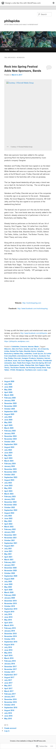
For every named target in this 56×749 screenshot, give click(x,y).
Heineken (40, 358)
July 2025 (8, 417)
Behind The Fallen (16, 351)
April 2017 (8, 688)
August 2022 (9, 513)
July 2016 (8, 713)
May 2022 (8, 521)
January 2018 (9, 663)
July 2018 (8, 647)
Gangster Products (29, 358)
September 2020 (10, 576)
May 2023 (8, 488)
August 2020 (9, 578)
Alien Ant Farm (17, 349)
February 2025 (10, 430)
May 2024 (8, 455)
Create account (10, 728)
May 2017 (8, 685)
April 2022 (8, 524)
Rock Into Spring (38, 363)
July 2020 (8, 581)
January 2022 (9, 532)
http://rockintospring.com (31, 303)
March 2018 (8, 658)
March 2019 (8, 625)
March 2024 (8, 460)
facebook (42, 356)
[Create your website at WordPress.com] (28, 3)
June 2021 (8, 551)
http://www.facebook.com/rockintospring (32, 308)
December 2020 (10, 567)
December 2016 (10, 699)
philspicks (12, 21)
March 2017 (8, 691)
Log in (7, 731)
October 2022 (9, 507)
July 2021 (8, 548)
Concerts (23, 346)
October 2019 (9, 606)
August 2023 (9, 480)
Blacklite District (30, 351)
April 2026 (8, 392)
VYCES (12, 370)
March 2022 (8, 526)
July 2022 (8, 515)
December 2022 (10, 502)
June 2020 (8, 584)
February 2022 (10, 529)
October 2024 (9, 441)
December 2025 (10, 403)
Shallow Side (29, 365)
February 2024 (10, 463)
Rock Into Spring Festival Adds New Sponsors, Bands (22, 68)
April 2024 (8, 458)
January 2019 (9, 630)
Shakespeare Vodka (16, 365)
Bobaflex (40, 351)
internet (47, 358)
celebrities (28, 353)
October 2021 (9, 540)
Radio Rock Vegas (24, 363)
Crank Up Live (38, 353)
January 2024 (9, 466)
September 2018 (10, 641)
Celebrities (15, 346)
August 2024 (9, 447)
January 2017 (9, 696)
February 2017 (10, 694)
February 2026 (10, 397)
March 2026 (8, 395)
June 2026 (8, 387)
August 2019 (9, 611)
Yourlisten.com (30, 370)
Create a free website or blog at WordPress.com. (28, 741)
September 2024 (10, 444)
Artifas (6, 351)
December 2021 (10, 535)
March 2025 (8, 428)
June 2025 (8, 419)
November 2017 (10, 669)
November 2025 (10, 406)
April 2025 (8, 425)
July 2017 (8, 680)
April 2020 (8, 589)
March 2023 (8, 493)
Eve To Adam (33, 356)
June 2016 (8, 715)
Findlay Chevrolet (14, 358)
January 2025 (9, 433)
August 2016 (9, 710)
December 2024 (10, 436)
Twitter (6, 370)
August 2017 (9, 677)
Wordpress (20, 370)
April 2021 (8, 557)
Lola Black (8, 360)
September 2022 (10, 510)
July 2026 (8, 384)
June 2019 (8, 617)
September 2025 (10, 411)
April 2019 (8, 622)
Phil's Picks (37, 360)
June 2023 (8, 485)
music (15, 360)
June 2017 (8, 683)
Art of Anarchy (43, 349)
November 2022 (10, 504)
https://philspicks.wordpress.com (16, 341)
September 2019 (10, 609)
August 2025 (9, 414)
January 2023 (9, 499)
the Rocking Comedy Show (36, 367)
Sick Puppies (40, 365)
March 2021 (8, 559)
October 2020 (9, 573)
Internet (31, 346)
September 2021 (10, 543)
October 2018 (9, 639)
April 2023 (8, 491)
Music (36, 346)
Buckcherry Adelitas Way (13, 353)
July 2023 (8, 482)
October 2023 (9, 474)
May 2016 (8, 718)
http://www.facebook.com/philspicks (33, 333)
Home (7, 50)
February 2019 (10, 628)
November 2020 (10, 570)
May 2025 (8, 422)
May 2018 (8, 652)
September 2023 (10, 477)
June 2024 (8, 452)
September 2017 (10, 674)
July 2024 (8, 450)
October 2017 (9, 672)
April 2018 (8, 655)
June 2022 (8, 518)
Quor (14, 363)
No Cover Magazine (25, 360)
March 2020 (8, 592)
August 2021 (9, 545)
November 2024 (10, 439)
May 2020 (8, 587)
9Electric (7, 349)
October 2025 (9, 408)
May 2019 (8, 619)
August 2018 (9, 644)
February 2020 (10, 595)
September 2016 (10, 707)
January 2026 (9, 400)
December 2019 (10, 600)
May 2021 (8, 554)
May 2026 (8, 389)
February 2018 (10, 661)
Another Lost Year (30, 349)
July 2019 (8, 614)
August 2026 (9, 381)
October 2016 (9, 704)
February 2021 (10, 562)
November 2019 (10, 603)
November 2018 (10, 636)
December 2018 (10, 633)
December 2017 (10, 666)
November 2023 (10, 472)
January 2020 (9, 598)
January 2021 (9, 565)
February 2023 (10, 496)
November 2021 (10, 537)
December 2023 (10, 469)
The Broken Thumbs (17, 367)
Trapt (49, 367)
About (15, 50)
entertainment (22, 356)
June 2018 (8, 650)
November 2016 (10, 702)
